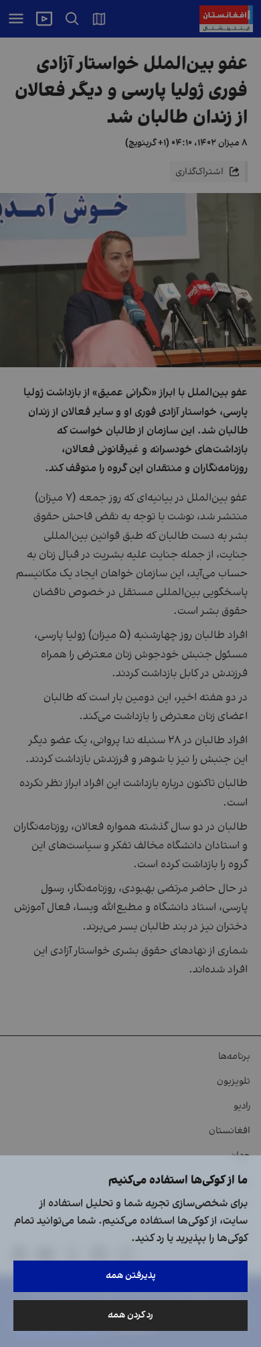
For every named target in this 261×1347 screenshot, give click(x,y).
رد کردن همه (130, 1315)
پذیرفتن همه (131, 1276)
